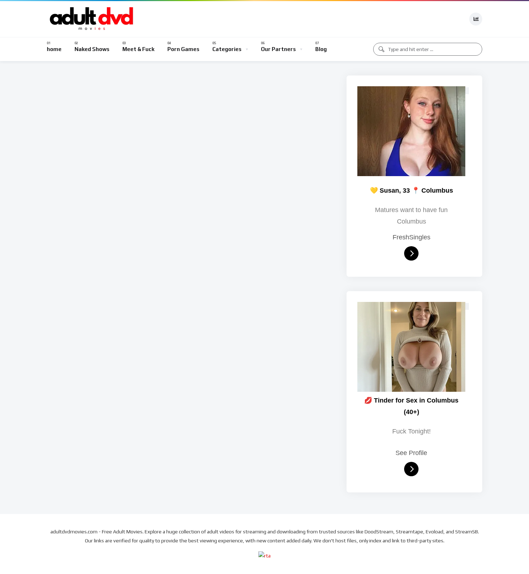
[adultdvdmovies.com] (92, 19)
